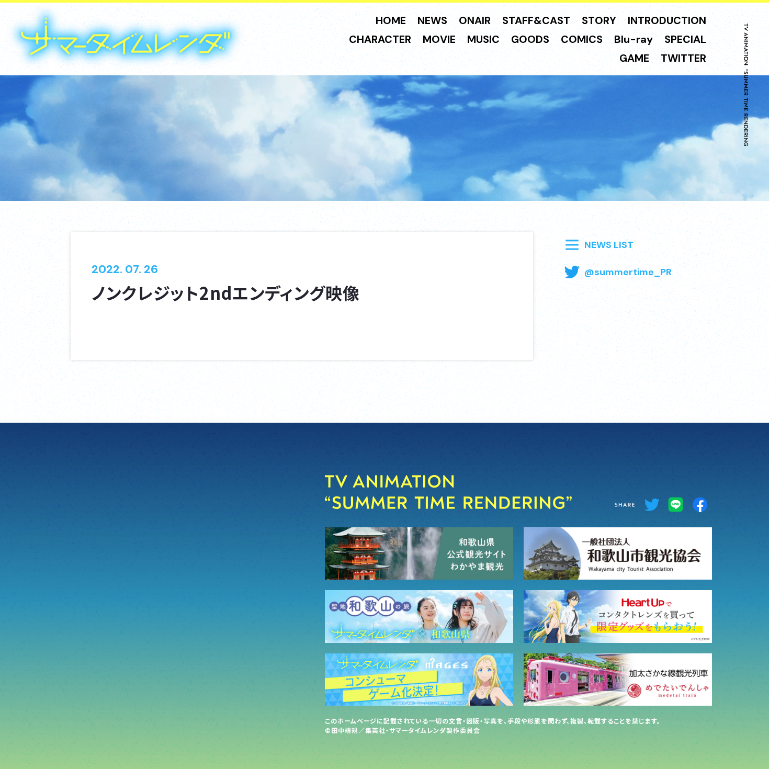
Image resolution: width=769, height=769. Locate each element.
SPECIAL (685, 39)
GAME (634, 58)
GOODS (530, 39)
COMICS (582, 39)
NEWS (432, 20)
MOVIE (439, 39)
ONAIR (475, 20)
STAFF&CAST (536, 20)
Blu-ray (633, 39)
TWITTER (683, 58)
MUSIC (483, 39)
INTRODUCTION (667, 20)
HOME (391, 20)
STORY (599, 20)
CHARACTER (380, 39)
